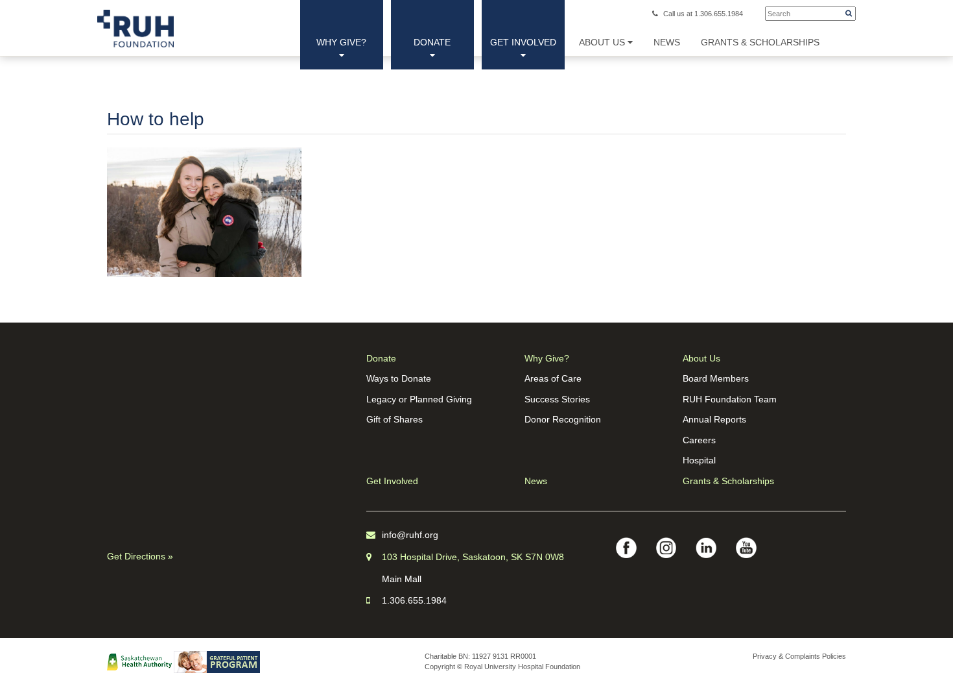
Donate (432, 42)
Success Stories (557, 399)
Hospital (699, 460)
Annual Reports (714, 419)
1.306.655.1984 (414, 600)
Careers (699, 440)
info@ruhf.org (410, 535)
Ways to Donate (398, 378)
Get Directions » (140, 556)
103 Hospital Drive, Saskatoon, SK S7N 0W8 (473, 557)
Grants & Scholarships (728, 481)
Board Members (716, 378)
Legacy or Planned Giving (419, 399)
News (535, 481)
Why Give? (341, 42)
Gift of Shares (394, 419)
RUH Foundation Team (730, 399)
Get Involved (523, 42)
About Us (603, 42)
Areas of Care (553, 378)
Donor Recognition (562, 419)
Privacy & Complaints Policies (799, 656)
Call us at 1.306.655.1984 (703, 14)
